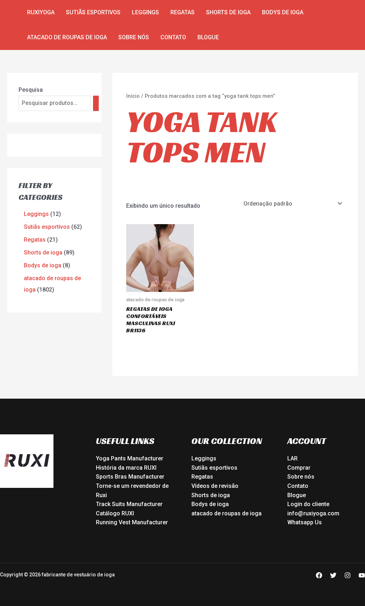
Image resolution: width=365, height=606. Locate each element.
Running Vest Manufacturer (132, 522)
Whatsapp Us (304, 522)
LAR (292, 458)
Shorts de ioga (228, 12)
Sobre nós (133, 37)
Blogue (208, 37)
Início (133, 96)
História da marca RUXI (126, 467)
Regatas (182, 12)
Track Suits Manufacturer (129, 504)
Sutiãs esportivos (93, 12)
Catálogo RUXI (115, 513)
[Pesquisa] (96, 103)
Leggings (145, 12)
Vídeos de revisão (214, 486)
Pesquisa (31, 89)
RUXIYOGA (41, 12)
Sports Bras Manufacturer (130, 476)
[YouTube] (362, 575)
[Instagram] (347, 575)
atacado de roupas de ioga (67, 37)
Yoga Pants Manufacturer (129, 458)
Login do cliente (308, 504)
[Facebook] (319, 575)
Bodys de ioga (282, 12)
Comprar (298, 467)
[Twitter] (333, 575)
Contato (173, 37)
